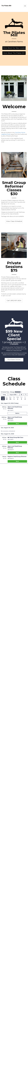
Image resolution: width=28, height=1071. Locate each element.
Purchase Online (14, 359)
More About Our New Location (14, 48)
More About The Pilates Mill (14, 53)
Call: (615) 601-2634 (14, 300)
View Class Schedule (14, 221)
